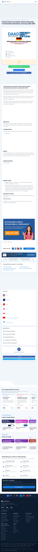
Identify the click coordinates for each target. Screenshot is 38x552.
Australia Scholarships (4, 519)
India (12, 543)
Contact (14, 528)
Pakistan (18, 543)
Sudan (18, 546)
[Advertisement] (19, 11)
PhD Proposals (28, 520)
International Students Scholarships (9, 268)
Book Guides (3, 539)
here (15, 202)
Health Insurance (3, 528)
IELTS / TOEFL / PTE (4, 531)
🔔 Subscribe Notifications (5, 525)
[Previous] (33, 392)
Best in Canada (15, 520)
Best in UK (15, 519)
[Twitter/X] (4, 511)
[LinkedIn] (6, 511)
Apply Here (28, 248)
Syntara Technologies (13, 550)
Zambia (15, 546)
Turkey (2, 546)
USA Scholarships (4, 516)
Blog (14, 525)
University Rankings (16, 516)
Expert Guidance (28, 519)
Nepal (28, 543)
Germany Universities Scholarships (26, 268)
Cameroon (11, 546)
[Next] (35, 392)
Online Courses (3, 536)
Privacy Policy (15, 531)
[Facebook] (2, 511)
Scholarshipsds (23, 72)
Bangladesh (22, 543)
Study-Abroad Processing (30, 516)
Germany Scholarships (4, 520)
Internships (3, 532)
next (33, 259)
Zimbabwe (7, 546)
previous (5, 259)
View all (30, 417)
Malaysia (24, 546)
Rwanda (21, 546)
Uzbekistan (28, 546)
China (15, 543)
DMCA (14, 532)
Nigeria (26, 543)
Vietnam (31, 543)
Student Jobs (3, 535)
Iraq (4, 546)
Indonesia (34, 543)
